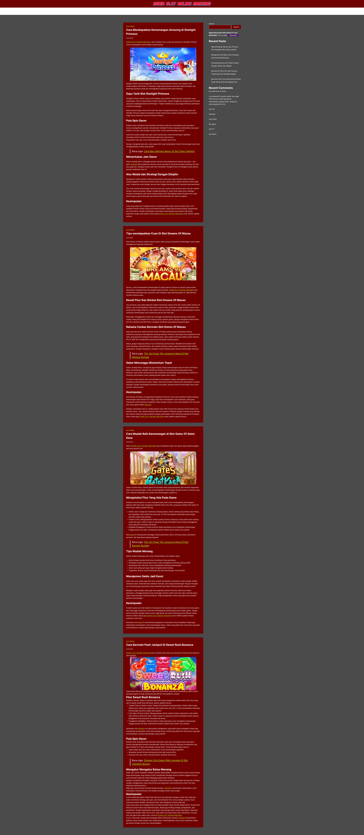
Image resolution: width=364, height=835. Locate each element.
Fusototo (223, 96)
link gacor (212, 124)
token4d (212, 114)
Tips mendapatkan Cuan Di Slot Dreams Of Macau (158, 233)
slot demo (212, 134)
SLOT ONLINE (130, 26)
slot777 (211, 129)
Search (211, 24)
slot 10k (212, 109)
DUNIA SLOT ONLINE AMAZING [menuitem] (138, 42)
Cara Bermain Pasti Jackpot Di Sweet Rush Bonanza (159, 644)
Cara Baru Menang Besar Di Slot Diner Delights (169, 151)
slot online (213, 119)
